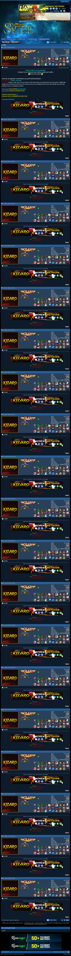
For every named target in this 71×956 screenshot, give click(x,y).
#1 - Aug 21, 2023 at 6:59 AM (9, 47)
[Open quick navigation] (69, 39)
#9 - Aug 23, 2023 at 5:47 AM (9, 414)
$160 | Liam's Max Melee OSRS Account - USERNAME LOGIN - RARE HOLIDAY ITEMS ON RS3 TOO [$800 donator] (33, 923)
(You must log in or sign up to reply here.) (10, 920)
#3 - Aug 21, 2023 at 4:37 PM (9, 161)
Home (63, 951)
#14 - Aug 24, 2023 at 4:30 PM (9, 625)
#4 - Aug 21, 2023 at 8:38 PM (9, 203)
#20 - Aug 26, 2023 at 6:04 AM (9, 878)
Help (60, 951)
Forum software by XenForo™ (12, 954)
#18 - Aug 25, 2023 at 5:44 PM (9, 793)
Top (66, 951)
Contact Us (56, 951)
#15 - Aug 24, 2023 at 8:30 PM (9, 667)
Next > (67, 42)
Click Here (67, 54)
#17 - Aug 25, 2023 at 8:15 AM (9, 751)
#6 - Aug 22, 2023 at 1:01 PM (9, 287)
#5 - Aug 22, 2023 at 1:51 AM (9, 245)
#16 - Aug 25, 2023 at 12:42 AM (9, 709)
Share (67, 116)
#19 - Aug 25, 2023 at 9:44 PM (9, 836)
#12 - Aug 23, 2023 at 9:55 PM (9, 540)
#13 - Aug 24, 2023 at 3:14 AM (9, 583)
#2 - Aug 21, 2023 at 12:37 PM (9, 119)
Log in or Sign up (64, 1)
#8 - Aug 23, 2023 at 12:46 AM (9, 372)
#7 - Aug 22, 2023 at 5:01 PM (9, 330)
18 (64, 42)
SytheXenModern (5, 951)
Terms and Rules (67, 954)
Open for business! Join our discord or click (35, 142)
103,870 (67, 50)
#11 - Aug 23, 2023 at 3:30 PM (9, 498)
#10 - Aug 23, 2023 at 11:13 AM (9, 456)
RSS (68, 952)
